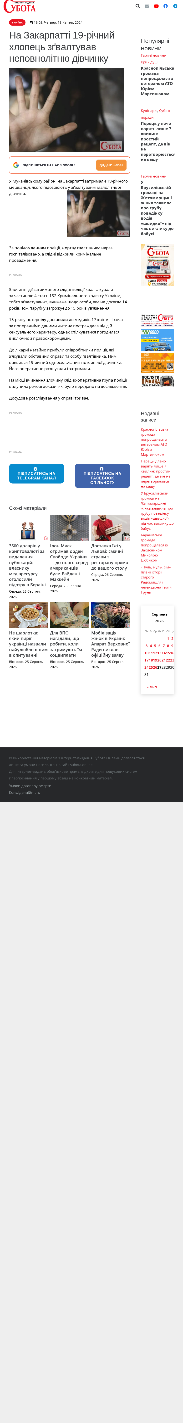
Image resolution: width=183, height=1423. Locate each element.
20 (159, 660)
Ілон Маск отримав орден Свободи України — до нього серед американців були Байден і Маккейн (69, 562)
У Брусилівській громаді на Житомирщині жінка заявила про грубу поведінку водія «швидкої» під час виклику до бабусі (157, 207)
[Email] (146, 6)
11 (151, 652)
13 (159, 652)
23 (172, 660)
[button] (138, 6)
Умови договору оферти (30, 785)
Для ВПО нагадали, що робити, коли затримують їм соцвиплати (66, 644)
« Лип (152, 686)
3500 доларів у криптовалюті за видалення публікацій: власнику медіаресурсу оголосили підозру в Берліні (27, 565)
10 (146, 652)
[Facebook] (165, 6)
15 (168, 652)
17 (146, 660)
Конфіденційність (24, 792)
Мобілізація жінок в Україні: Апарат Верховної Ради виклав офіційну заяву (110, 644)
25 (151, 667)
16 (172, 652)
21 (164, 660)
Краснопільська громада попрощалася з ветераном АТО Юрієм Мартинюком (157, 80)
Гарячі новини (154, 55)
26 (155, 667)
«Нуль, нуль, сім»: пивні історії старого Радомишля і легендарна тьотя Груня (156, 580)
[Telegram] (175, 6)
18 (151, 660)
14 (164, 652)
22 (168, 660)
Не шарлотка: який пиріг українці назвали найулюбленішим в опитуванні (28, 644)
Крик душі (149, 62)
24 (146, 667)
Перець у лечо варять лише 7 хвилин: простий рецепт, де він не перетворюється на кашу (158, 141)
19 (155, 660)
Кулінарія (149, 110)
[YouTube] (156, 6)
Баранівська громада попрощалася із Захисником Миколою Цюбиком (154, 547)
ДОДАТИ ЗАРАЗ (111, 165)
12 (155, 652)
